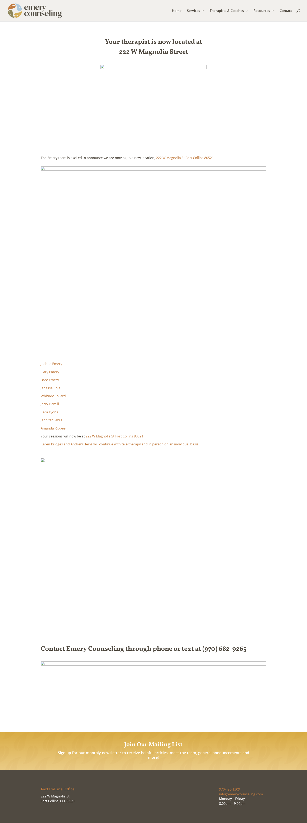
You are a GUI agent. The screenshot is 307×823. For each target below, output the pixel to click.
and (67, 444)
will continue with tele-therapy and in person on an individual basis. (146, 444)
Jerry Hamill (50, 404)
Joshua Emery (51, 363)
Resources (262, 11)
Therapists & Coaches (227, 11)
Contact (286, 11)
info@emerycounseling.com (241, 794)
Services (193, 11)
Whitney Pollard (53, 396)
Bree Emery (50, 380)
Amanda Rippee (53, 428)
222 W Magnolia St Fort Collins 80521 (185, 158)
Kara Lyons (49, 412)
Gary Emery (50, 372)
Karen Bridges (52, 444)
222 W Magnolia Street (153, 52)
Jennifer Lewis (51, 420)
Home (176, 11)
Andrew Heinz (82, 444)
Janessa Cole (50, 388)
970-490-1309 (229, 789)
